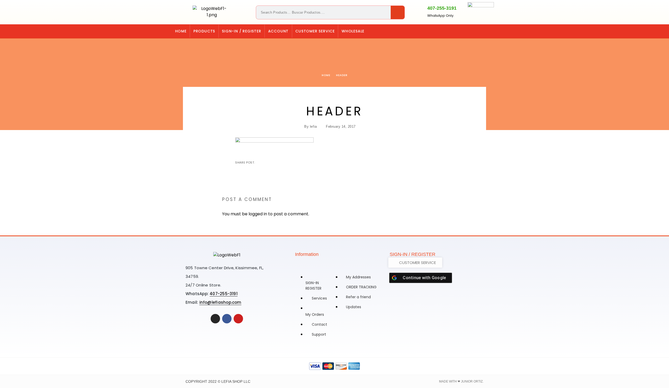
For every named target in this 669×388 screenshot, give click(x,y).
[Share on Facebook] (259, 162)
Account (278, 31)
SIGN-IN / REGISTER (241, 31)
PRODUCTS (204, 31)
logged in (258, 214)
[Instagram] (480, 31)
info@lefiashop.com (220, 302)
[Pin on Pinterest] (276, 162)
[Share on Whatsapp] (284, 162)
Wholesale (353, 31)
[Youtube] (238, 318)
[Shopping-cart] (470, 31)
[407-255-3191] (418, 11)
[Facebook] (491, 31)
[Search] (398, 12)
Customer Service (315, 31)
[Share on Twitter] (268, 162)
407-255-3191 (442, 8)
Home (181, 31)
